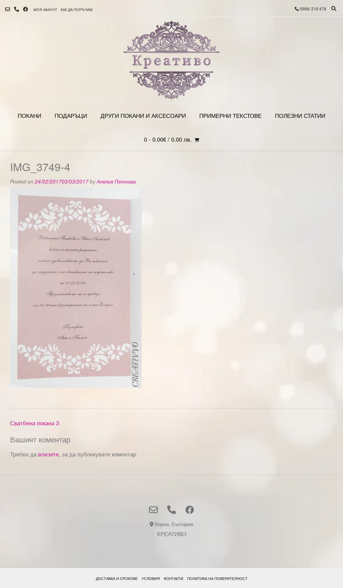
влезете (48, 454)
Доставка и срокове (117, 578)
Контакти (173, 578)
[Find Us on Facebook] (25, 9)
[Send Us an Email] (7, 9)
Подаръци (71, 115)
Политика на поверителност (217, 578)
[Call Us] (16, 9)
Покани (29, 115)
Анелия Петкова (116, 181)
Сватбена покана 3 (34, 423)
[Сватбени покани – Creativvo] (171, 60)
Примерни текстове (230, 115)
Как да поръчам (76, 9)
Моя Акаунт (45, 9)
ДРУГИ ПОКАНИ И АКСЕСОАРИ (143, 115)
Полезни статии (300, 115)
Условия (151, 578)
